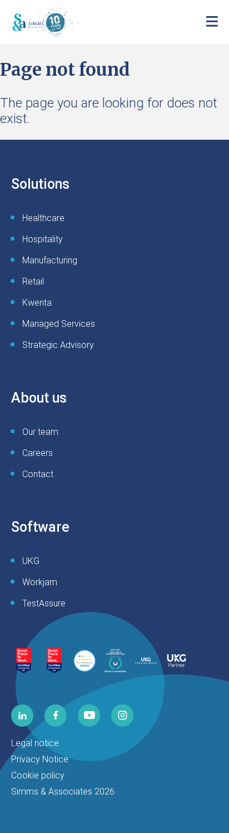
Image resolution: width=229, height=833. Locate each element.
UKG (30, 561)
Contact (37, 474)
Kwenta (37, 302)
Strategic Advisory (58, 345)
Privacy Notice (39, 759)
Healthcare (43, 218)
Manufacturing (49, 260)
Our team (40, 432)
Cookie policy (37, 775)
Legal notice (35, 743)
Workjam (39, 582)
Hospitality (42, 239)
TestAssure (44, 603)
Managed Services (58, 323)
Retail (33, 281)
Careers (37, 453)
